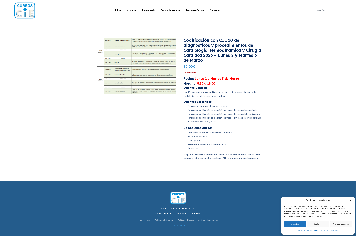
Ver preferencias (341, 224)
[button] (350, 200)
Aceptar (295, 224)
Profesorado (148, 10)
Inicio (118, 10)
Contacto (215, 10)
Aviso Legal (334, 230)
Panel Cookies (178, 225)
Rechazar (318, 224)
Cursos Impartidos (170, 10)
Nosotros (131, 10)
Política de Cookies (305, 230)
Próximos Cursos (195, 10)
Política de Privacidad (320, 230)
